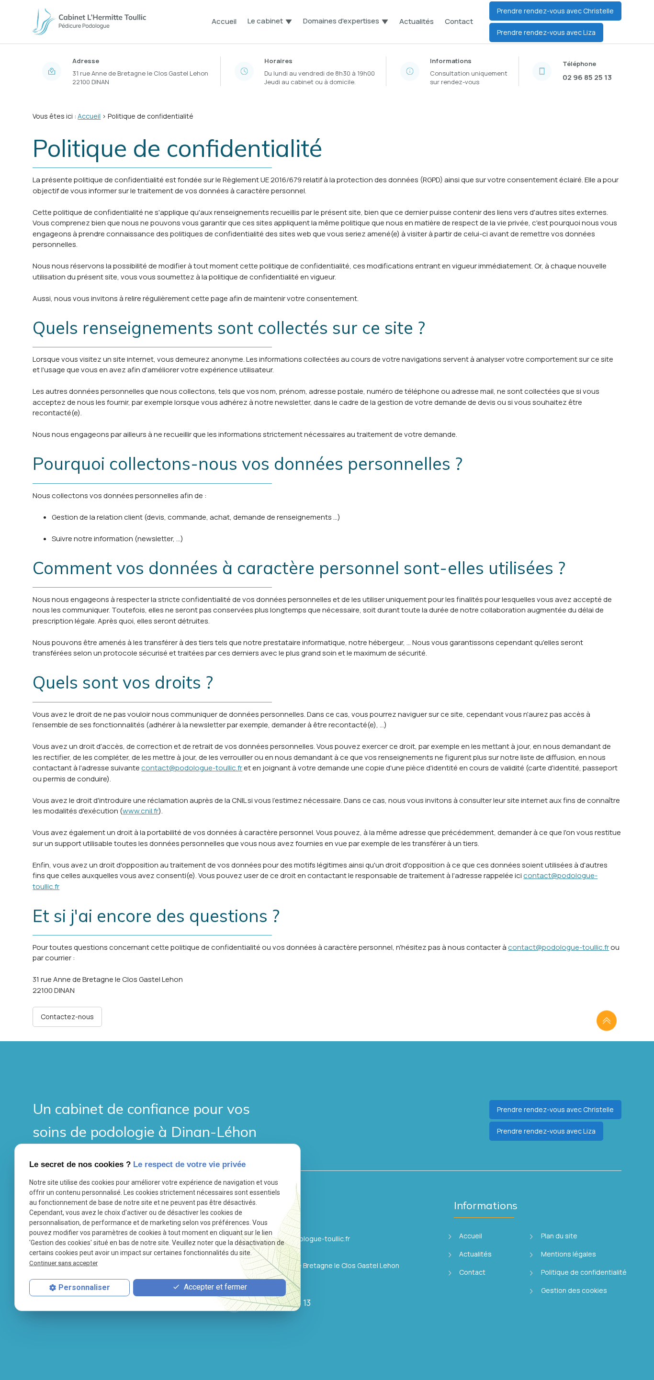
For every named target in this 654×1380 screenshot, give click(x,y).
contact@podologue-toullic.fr (191, 768)
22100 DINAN (141, 77)
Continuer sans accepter (63, 1263)
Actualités (416, 21)
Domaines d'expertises (341, 21)
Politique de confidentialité (583, 1272)
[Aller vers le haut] (607, 1021)
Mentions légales (568, 1253)
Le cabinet (265, 21)
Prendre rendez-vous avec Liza (546, 32)
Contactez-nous (67, 1016)
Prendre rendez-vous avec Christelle (555, 10)
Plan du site (558, 1235)
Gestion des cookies (573, 1290)
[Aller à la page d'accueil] (90, 22)
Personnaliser (84, 1287)
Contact (459, 21)
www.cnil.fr (140, 811)
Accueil (224, 21)
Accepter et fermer (214, 1286)
